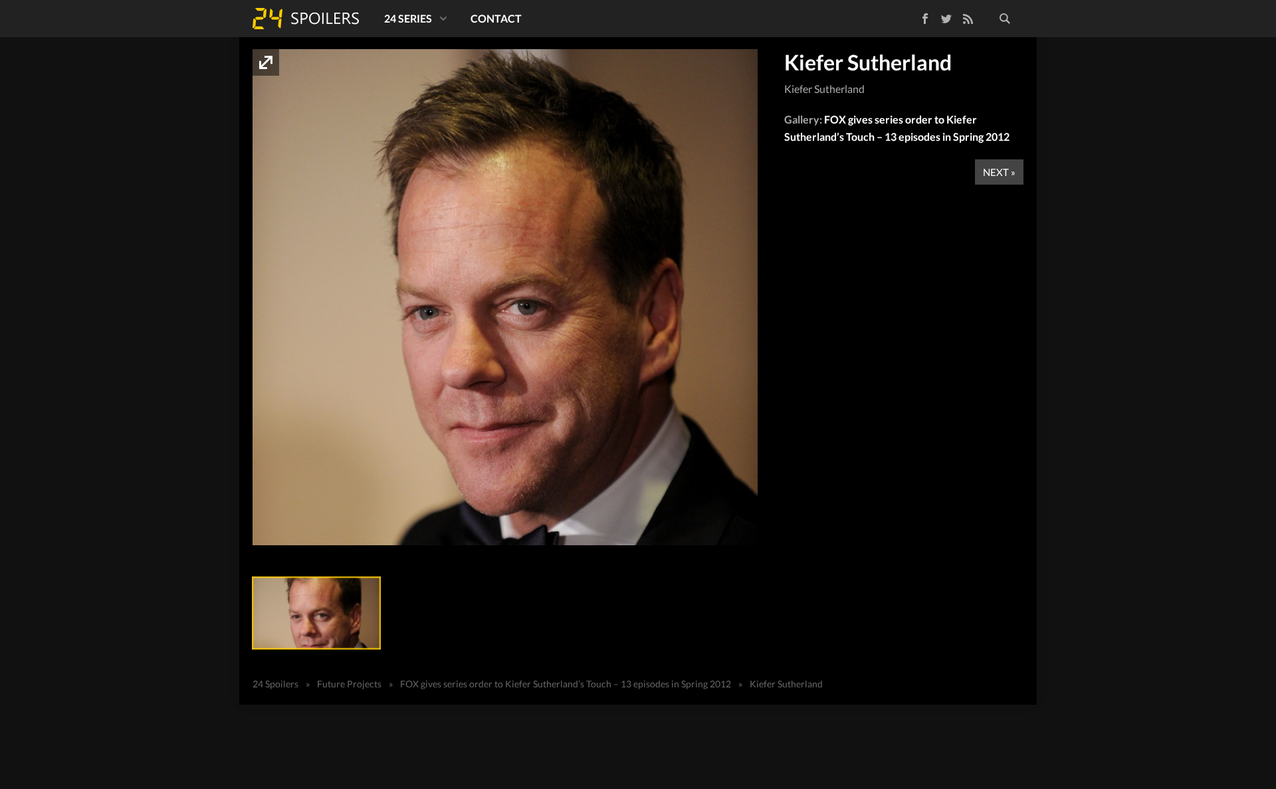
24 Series (408, 18)
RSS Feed (967, 18)
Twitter (946, 18)
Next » (999, 172)
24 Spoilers (306, 18)
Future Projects (349, 683)
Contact (496, 18)
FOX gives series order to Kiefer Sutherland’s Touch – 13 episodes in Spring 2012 (565, 683)
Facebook (915, 16)
